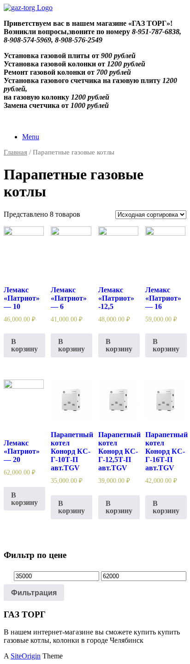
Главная (15, 152)
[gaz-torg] (28, 8)
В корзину (24, 345)
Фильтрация (34, 592)
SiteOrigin (26, 656)
